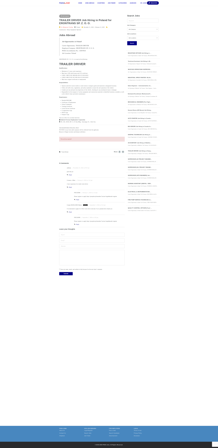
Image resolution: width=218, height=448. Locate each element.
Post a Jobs (112, 430)
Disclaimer (137, 435)
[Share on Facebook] (119, 152)
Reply (70, 175)
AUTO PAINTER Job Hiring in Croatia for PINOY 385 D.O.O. (146, 118)
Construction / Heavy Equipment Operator (70, 29)
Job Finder (111, 3)
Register (153, 3)
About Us (62, 430)
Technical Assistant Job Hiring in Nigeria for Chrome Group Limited (149, 61)
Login (144, 3)
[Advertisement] (140, 244)
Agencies (133, 3)
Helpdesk (62, 435)
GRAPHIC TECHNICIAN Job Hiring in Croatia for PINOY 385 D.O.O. (148, 134)
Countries (101, 3)
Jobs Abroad (89, 3)
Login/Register (88, 430)
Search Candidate (114, 433)
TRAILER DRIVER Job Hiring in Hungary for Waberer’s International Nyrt (150, 151)
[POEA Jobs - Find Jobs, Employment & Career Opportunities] (64, 3)
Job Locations (131, 34)
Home (80, 3)
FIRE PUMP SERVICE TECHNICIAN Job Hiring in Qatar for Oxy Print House (150, 199)
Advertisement (113, 435)
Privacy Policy (138, 433)
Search (132, 43)
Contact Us (62, 433)
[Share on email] (123, 152)
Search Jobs (87, 433)
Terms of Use (137, 430)
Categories (123, 3)
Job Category (131, 25)
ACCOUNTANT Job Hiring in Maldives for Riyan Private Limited (147, 142)
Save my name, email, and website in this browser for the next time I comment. (82, 269)
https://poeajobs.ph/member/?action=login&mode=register (102, 196)
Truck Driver (64, 152)
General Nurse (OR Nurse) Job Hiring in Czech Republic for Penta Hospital (151, 110)
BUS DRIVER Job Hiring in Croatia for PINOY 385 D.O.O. (145, 126)
